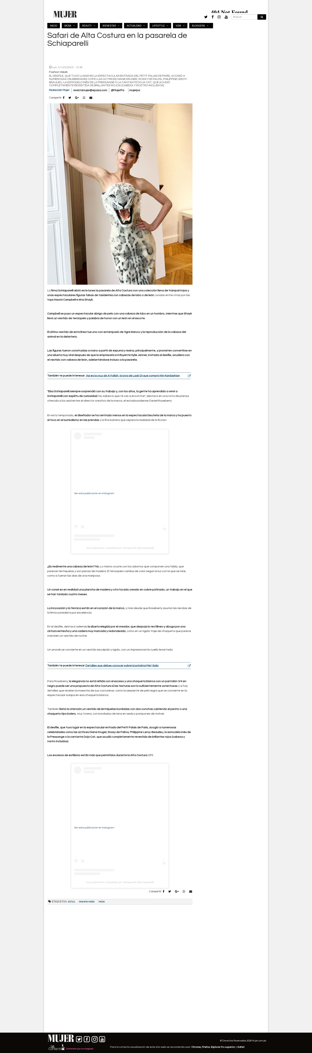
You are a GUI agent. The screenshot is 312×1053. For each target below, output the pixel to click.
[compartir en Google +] (77, 98)
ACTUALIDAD (134, 25)
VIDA (178, 25)
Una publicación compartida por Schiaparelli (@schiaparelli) (120, 547)
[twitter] (206, 17)
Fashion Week (87, 902)
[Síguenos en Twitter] (79, 1038)
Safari (240, 1047)
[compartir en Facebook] (63, 98)
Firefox (206, 1047)
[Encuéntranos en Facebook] (87, 1038)
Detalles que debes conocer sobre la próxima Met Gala (122, 665)
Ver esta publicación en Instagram (94, 493)
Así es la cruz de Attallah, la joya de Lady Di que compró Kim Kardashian (133, 375)
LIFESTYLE (158, 25)
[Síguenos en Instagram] (94, 1038)
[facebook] (213, 17)
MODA (67, 25)
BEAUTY (87, 25)
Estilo (71, 902)
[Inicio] (65, 14)
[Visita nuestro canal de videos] (102, 1038)
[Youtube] (226, 17)
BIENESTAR (109, 25)
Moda (102, 902)
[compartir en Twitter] (69, 98)
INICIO (53, 25)
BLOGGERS (198, 25)
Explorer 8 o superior (223, 1047)
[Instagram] (219, 17)
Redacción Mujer (59, 90)
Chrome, (196, 1047)
